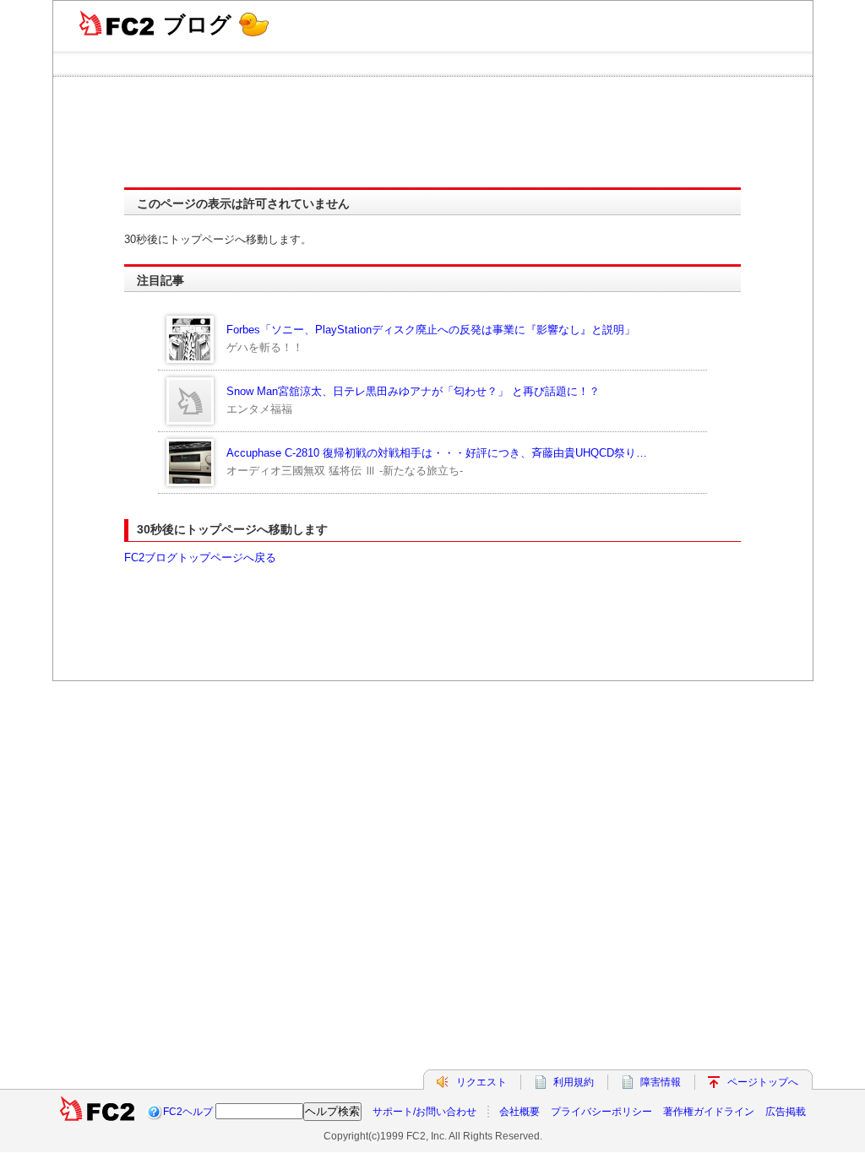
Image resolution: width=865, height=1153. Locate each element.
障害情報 (660, 1082)
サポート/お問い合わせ (424, 1112)
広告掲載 (785, 1112)
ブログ (197, 24)
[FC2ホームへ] (97, 1112)
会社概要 (519, 1112)
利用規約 (573, 1082)
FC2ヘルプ (188, 1112)
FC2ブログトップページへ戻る (200, 557)
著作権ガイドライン (708, 1112)
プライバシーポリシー (601, 1112)
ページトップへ (762, 1082)
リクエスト (481, 1082)
